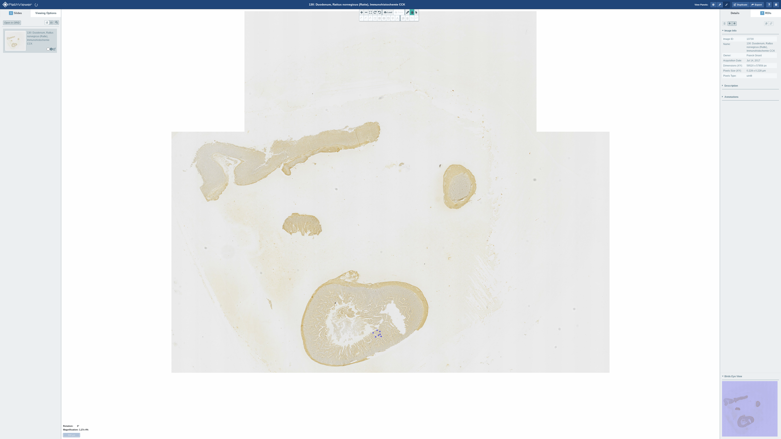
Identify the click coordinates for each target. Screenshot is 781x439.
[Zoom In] (361, 12)
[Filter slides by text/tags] (56, 22)
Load (389, 12)
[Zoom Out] (366, 12)
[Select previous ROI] (730, 23)
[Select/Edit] (416, 12)
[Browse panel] (713, 5)
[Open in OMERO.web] (54, 49)
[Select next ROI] (734, 23)
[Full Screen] (370, 12)
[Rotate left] (379, 12)
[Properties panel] (720, 5)
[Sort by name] (47, 22)
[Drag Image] (412, 12)
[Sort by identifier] (51, 22)
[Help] (769, 5)
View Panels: (701, 4)
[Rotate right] (375, 12)
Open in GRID (12, 22)
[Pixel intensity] (407, 12)
